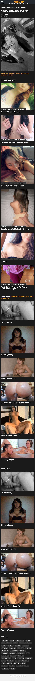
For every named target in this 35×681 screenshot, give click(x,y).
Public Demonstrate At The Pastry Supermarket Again (14, 288)
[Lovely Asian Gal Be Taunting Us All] (17, 128)
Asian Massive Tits (8, 379)
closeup (13, 648)
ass (4, 643)
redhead (17, 663)
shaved (13, 666)
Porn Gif (19, 2)
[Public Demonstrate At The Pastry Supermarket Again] (17, 275)
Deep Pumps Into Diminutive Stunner (15, 229)
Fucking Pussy (6, 322)
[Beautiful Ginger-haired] (17, 96)
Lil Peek (3, 262)
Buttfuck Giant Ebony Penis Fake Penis (15, 403)
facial (18, 73)
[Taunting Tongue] (17, 448)
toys (13, 668)
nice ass (21, 658)
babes (10, 643)
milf (15, 658)
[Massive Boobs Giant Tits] (17, 419)
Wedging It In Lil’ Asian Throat (12, 186)
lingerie (21, 656)
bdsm (22, 643)
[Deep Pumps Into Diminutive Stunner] (17, 208)
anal (12, 640)
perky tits (10, 661)
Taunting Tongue (7, 459)
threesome (6, 668)
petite (18, 661)
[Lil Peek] (17, 246)
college (21, 648)
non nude (29, 658)
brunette (5, 648)
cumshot (28, 648)
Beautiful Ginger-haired (10, 112)
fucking (23, 650)
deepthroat (15, 650)
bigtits (4, 645)
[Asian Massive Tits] (17, 367)
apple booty (20, 640)
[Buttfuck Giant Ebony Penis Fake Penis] (17, 391)
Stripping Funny (7, 354)
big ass (29, 643)
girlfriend (5, 653)
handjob (13, 653)
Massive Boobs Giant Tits (11, 435)
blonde (18, 645)
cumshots (5, 650)
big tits (11, 645)
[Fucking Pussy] (17, 310)
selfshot (5, 75)
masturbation (6, 658)
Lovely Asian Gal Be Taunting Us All (14, 142)
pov (4, 663)
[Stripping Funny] (17, 339)
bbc (16, 643)
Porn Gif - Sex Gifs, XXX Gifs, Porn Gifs (14, 109)
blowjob (26, 645)
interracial (5, 656)
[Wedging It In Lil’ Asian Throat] (17, 165)
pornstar (25, 661)
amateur (5, 73)
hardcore (21, 653)
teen (11, 75)
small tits (20, 666)
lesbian (14, 656)
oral (4, 661)
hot (29, 653)
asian (12, 73)
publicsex (25, 73)
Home (17, 679)
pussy (10, 663)
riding (24, 663)
